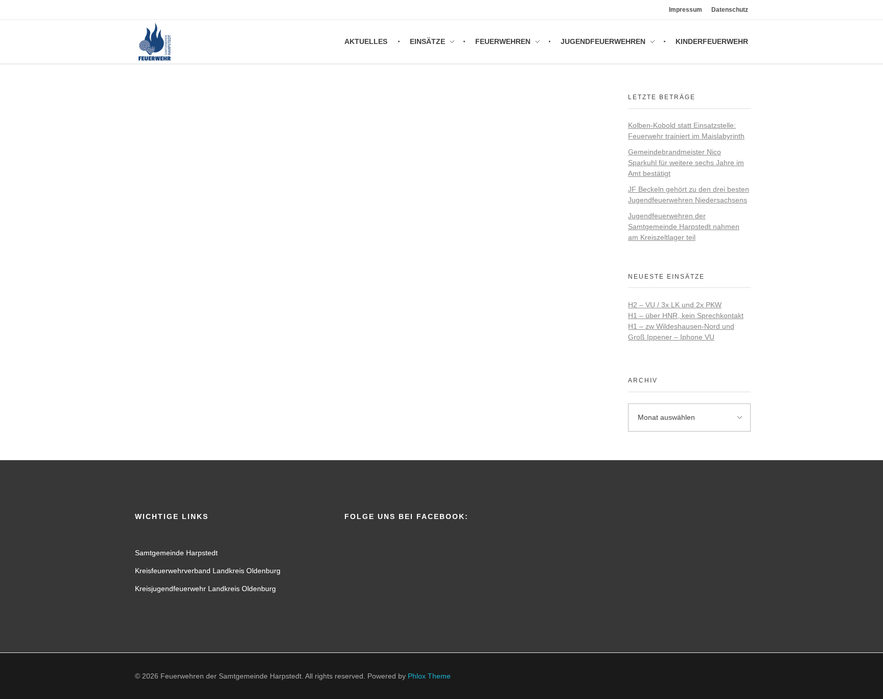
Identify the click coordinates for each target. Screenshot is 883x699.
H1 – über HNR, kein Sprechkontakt (685, 315)
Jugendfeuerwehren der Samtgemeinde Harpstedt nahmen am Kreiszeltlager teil (683, 226)
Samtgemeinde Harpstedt (176, 553)
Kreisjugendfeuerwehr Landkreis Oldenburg (205, 588)
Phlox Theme (429, 676)
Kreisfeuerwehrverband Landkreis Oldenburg (208, 571)
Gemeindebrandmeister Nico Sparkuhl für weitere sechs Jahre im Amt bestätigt (686, 162)
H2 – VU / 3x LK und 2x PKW (675, 305)
